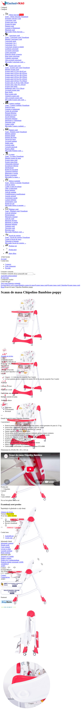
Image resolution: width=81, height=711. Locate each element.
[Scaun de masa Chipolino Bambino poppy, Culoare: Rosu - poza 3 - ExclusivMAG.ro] (27, 451)
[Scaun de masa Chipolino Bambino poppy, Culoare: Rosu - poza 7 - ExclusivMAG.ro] (27, 658)
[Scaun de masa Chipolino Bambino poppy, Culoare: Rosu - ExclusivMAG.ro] (27, 347)
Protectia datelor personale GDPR (12, 562)
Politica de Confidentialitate (10, 560)
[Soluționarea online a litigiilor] (11, 594)
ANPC (3, 566)
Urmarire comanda (7, 274)
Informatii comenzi (7, 543)
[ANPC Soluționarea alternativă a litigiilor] (11, 586)
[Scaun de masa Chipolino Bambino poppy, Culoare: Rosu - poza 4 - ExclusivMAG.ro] (27, 503)
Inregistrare (13, 276)
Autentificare (5, 276)
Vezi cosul (4, 283)
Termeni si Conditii (7, 556)
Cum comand (5, 547)
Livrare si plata (6, 549)
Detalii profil (5, 545)
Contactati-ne (5, 577)
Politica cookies (6, 558)
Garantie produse (6, 551)
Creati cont (8, 538)
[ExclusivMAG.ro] (13, 5)
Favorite (8, 268)
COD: (3, 358)
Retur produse (5, 553)
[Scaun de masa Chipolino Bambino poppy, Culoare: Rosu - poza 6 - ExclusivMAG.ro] (27, 606)
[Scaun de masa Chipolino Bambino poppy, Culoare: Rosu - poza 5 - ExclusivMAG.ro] (27, 554)
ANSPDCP (5, 564)
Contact (3, 575)
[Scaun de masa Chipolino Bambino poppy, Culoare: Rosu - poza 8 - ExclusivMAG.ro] (27, 710)
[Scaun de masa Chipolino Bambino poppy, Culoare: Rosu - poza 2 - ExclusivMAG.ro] (27, 399)
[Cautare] (34, 274)
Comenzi (8, 264)
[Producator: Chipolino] (5, 368)
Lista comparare (10, 266)
